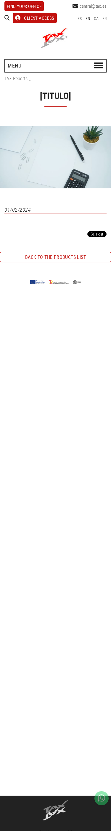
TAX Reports (16, 78)
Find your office (24, 6)
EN (88, 18)
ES (80, 18)
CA (96, 18)
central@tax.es (93, 6)
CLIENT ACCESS (39, 18)
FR (104, 18)
